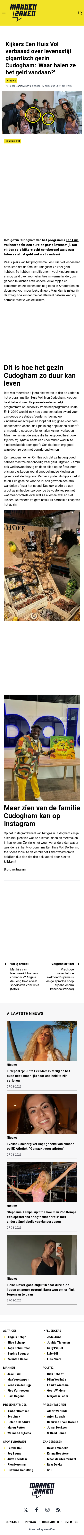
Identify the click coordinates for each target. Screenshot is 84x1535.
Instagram (19, 869)
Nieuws (11, 80)
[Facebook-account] (36, 1509)
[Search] (80, 12)
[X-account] (25, 1509)
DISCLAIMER (50, 1522)
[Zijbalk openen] (4, 12)
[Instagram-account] (47, 1509)
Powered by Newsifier (42, 1529)
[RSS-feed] (58, 1509)
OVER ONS (71, 1522)
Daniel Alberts (23, 86)
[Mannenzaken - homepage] (23, 12)
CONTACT (12, 1522)
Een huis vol (12, 141)
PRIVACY (30, 1522)
